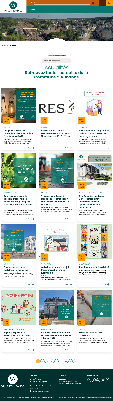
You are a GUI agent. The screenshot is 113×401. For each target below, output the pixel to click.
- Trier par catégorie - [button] (52, 61)
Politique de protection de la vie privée (70, 397)
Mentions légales (88, 397)
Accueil (3, 45)
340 (66, 361)
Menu (33, 10)
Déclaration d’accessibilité (103, 397)
